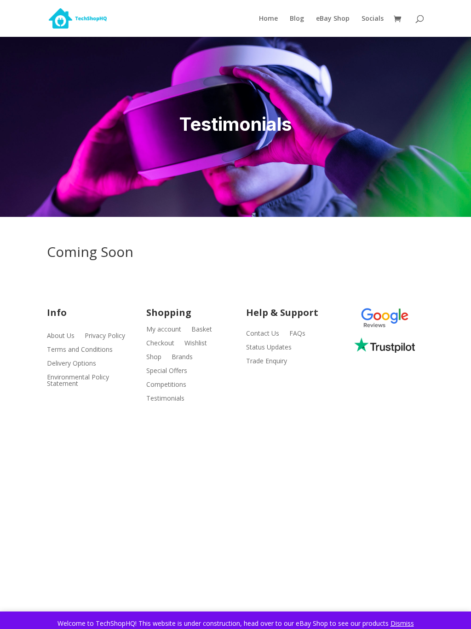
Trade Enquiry (266, 361)
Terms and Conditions (80, 350)
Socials (373, 19)
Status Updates (269, 347)
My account (163, 329)
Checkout (160, 343)
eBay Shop (333, 19)
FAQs (297, 334)
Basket (201, 329)
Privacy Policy (105, 336)
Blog (297, 19)
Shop (153, 357)
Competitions (166, 385)
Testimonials (165, 398)
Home (268, 19)
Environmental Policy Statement (78, 381)
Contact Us (262, 334)
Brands (182, 357)
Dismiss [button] (402, 623)
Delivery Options (71, 363)
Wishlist (195, 343)
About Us (61, 336)
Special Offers (166, 371)
